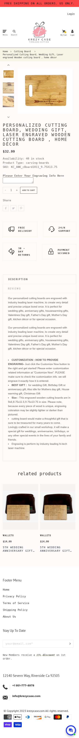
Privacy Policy (14, 596)
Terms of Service (16, 603)
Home (5, 51)
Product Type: (13, 162)
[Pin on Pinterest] (21, 208)
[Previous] (22, 91)
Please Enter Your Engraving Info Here (33, 175)
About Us (9, 616)
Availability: (14, 158)
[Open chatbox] (71, 730)
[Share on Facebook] (6, 208)
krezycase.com (36, 711)
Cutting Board (22, 51)
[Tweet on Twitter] (13, 208)
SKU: (7, 167)
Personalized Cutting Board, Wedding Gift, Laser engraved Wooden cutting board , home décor (33, 56)
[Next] (68, 91)
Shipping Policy (15, 610)
